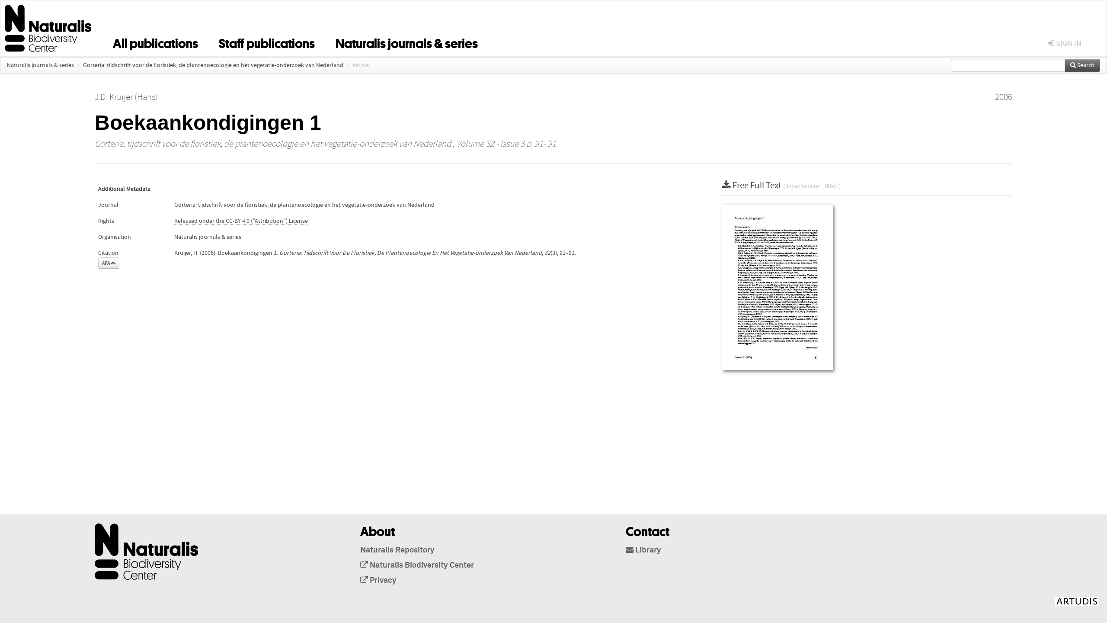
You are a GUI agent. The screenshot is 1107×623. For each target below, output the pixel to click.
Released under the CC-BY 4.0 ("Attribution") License (241, 221)
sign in (1067, 43)
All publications (155, 42)
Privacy (382, 580)
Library (647, 550)
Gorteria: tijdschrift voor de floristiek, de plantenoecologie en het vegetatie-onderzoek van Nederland (213, 65)
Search (1085, 65)
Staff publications (267, 42)
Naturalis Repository (397, 550)
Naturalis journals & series (407, 42)
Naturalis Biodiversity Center (421, 565)
